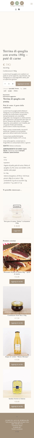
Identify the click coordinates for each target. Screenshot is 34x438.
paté (5, 91)
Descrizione (6, 95)
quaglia (10, 91)
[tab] (17, 95)
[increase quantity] (12, 84)
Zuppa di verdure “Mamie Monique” (17, 357)
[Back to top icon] (17, 417)
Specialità (11, 88)
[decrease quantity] (5, 84)
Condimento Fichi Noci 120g (17, 315)
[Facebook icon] (16, 431)
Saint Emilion (14, 152)
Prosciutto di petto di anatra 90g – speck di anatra (17, 273)
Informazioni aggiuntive (9, 96)
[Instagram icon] (18, 431)
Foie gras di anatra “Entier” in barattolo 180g (17, 222)
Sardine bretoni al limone (17, 399)
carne (24, 88)
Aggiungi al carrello (23, 84)
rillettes (16, 91)
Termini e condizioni (17, 429)
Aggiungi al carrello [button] (17, 281)
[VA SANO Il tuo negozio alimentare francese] (17, 3)
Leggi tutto (17, 231)
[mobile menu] (31, 3)
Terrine (17, 88)
